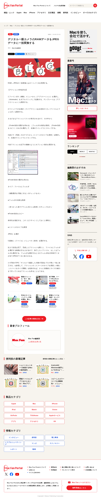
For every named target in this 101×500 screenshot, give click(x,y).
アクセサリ (41, 13)
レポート (13, 449)
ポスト (12, 54)
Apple (19, 13)
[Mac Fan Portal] (13, 5)
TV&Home (34, 415)
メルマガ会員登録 (59, 5)
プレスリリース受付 (68, 470)
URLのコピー (31, 54)
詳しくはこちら (82, 108)
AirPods (13, 415)
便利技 (65, 13)
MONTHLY (92, 151)
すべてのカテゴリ (90, 13)
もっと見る (53, 359)
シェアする (21, 54)
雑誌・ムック (9, 13)
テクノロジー (55, 443)
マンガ (34, 443)
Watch (34, 409)
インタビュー (76, 13)
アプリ (13, 421)
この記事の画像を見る (34, 319)
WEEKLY (82, 151)
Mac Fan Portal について (42, 5)
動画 (34, 449)
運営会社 (54, 467)
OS (55, 421)
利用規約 (54, 470)
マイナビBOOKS (34, 472)
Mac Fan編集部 (16, 48)
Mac (25, 13)
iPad (14, 409)
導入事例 (54, 437)
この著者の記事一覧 (34, 341)
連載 (59, 13)
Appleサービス (54, 415)
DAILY (72, 151)
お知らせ (32, 470)
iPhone (32, 13)
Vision (54, 409)
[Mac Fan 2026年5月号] (82, 84)
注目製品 (51, 13)
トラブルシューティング (13, 443)
